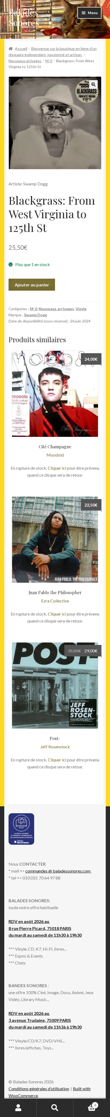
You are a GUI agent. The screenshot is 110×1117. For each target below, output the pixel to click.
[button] (93, 84)
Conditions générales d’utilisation (39, 1088)
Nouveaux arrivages (25, 61)
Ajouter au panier (32, 284)
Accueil (21, 48)
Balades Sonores (24, 17)
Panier (84, 1103)
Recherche (55, 1108)
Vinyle (81, 308)
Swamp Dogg (35, 315)
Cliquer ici (57, 467)
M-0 (48, 61)
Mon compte (18, 1108)
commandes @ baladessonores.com (58, 870)
